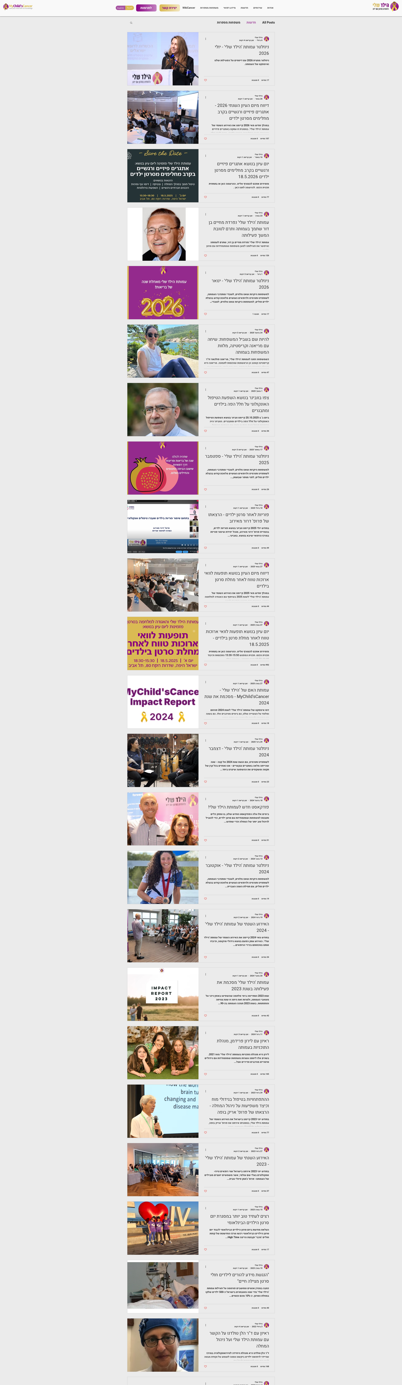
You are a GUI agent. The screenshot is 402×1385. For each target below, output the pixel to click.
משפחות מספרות (228, 22)
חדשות (251, 22)
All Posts (268, 22)
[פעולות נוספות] (204, 39)
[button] (229, 7)
